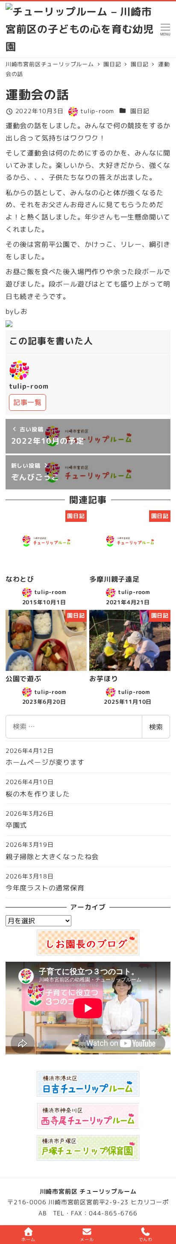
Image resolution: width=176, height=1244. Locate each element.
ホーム (28, 1239)
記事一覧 (27, 402)
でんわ (146, 1239)
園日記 (139, 111)
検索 (156, 727)
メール (87, 1239)
